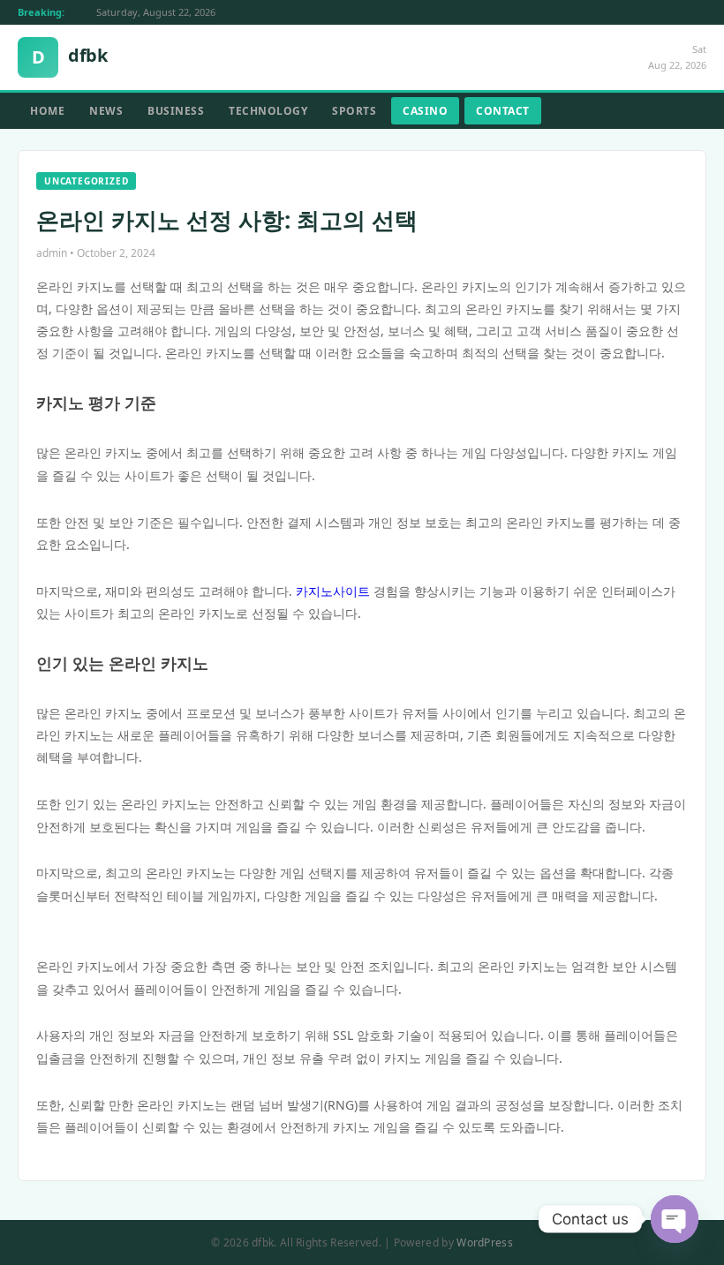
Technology (268, 110)
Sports (354, 110)
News (106, 110)
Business (175, 110)
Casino (425, 110)
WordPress (484, 1242)
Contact (503, 110)
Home (47, 110)
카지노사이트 (333, 591)
